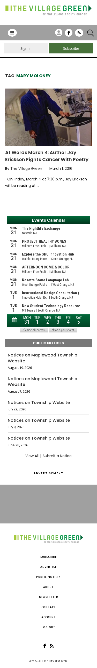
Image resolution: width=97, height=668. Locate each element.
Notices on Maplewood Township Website (42, 358)
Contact (48, 607)
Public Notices (48, 577)
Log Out (48, 627)
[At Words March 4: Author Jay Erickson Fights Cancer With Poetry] (48, 117)
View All (32, 455)
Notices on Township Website (39, 402)
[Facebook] (68, 34)
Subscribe (48, 557)
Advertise (48, 567)
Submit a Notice (57, 455)
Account (48, 617)
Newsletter (48, 597)
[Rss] (79, 34)
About (48, 587)
